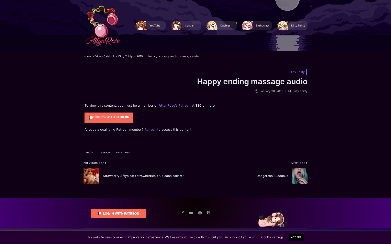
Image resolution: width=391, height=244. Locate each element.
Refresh (150, 129)
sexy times (123, 152)
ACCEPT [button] (296, 237)
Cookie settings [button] (272, 237)
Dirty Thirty (297, 72)
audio (89, 152)
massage (104, 152)
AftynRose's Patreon (175, 105)
